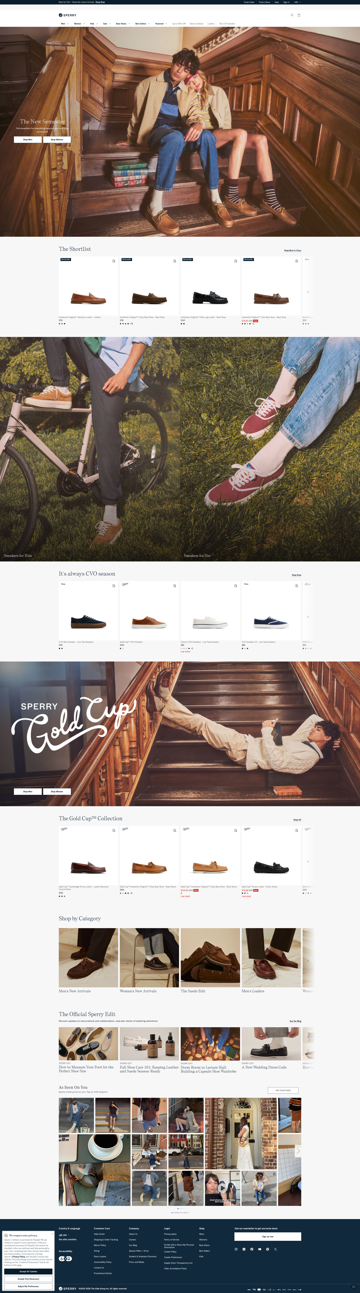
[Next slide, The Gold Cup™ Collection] (308, 861)
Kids (92, 24)
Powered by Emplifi (181, 1212)
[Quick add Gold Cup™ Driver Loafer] (296, 830)
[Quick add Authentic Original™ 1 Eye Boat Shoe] (296, 261)
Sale (105, 24)
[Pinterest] (267, 1249)
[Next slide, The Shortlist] (308, 292)
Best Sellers (140, 24)
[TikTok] (244, 1249)
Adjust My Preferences (28, 1286)
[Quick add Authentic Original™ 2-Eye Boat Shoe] (174, 261)
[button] (299, 15)
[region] (180, 292)
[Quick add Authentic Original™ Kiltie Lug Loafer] (235, 261)
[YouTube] (259, 1249)
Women (77, 24)
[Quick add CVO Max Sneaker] (113, 585)
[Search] (292, 15)
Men (63, 24)
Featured (159, 24)
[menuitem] (68, 23)
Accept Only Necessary (28, 1279)
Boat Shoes (121, 24)
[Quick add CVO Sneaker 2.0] (296, 585)
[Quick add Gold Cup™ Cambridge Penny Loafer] (113, 830)
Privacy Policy (19, 1257)
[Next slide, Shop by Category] (308, 960)
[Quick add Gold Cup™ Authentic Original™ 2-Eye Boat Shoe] (174, 830)
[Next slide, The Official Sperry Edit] (308, 1050)
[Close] (52, 1233)
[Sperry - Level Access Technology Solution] (75, 1259)
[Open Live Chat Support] (354, 1287)
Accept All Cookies (28, 1271)
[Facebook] (252, 1249)
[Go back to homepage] (67, 15)
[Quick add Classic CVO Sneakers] (235, 585)
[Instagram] (236, 1249)
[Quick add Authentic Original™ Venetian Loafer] (113, 261)
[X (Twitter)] (275, 1249)
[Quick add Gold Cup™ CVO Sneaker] (174, 585)
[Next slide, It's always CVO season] (308, 617)
